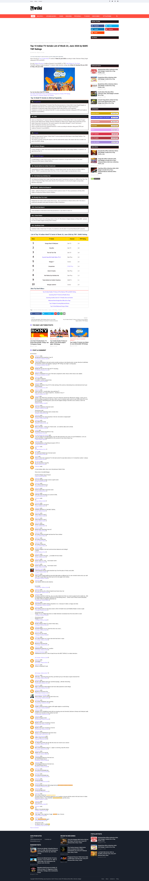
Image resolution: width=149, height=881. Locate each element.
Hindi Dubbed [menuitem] (95, 16)
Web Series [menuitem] (69, 16)
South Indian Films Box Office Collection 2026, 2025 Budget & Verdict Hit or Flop (108, 93)
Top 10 (50, 309)
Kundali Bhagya (38, 156)
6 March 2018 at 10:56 (40, 403)
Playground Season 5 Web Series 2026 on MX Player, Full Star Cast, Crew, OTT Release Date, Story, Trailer (78, 858)
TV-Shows (103, 134)
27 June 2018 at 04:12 (40, 491)
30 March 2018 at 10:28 (41, 428)
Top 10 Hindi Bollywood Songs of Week (59, 306)
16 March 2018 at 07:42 (41, 413)
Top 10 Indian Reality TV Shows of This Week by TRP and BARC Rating (59, 292)
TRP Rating (54, 309)
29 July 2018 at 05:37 (40, 562)
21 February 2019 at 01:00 (41, 781)
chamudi (37, 396)
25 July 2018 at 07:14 (40, 552)
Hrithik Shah (34, 52)
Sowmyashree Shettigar (41, 695)
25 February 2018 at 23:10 (41, 375)
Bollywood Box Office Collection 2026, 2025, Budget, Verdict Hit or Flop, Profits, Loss (108, 71)
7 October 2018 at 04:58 (41, 635)
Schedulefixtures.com (35, 841)
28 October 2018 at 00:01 (41, 662)
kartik (36, 451)
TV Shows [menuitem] (87, 16)
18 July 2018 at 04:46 (40, 516)
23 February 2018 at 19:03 (41, 365)
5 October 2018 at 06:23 (41, 630)
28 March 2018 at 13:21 (41, 423)
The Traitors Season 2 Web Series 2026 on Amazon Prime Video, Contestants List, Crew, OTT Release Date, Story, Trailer (77, 850)
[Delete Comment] (48, 358)
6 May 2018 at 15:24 (40, 459)
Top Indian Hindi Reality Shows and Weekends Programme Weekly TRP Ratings (50, 93)
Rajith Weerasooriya (40, 736)
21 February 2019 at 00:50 (41, 771)
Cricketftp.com (48, 839)
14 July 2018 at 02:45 (40, 511)
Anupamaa (37, 101)
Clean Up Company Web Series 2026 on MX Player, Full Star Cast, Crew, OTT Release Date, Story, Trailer (78, 841)
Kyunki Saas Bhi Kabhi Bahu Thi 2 (51, 257)
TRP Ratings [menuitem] (77, 16)
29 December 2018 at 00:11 (42, 734)
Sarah (36, 456)
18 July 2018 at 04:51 (40, 521)
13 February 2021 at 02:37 (41, 825)
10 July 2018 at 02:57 (40, 506)
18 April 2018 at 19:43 (40, 454)
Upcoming (103, 138)
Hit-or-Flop (103, 121)
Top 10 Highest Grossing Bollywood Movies (59, 303)
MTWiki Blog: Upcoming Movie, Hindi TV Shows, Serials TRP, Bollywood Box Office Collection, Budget (59, 878)
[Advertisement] (59, 31)
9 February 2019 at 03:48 (41, 760)
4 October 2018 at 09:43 (41, 625)
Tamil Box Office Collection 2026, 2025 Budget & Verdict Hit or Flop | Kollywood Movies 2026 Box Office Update (108, 171)
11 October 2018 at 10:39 (41, 640)
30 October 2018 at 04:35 (41, 678)
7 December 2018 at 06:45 (41, 708)
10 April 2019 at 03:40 (40, 820)
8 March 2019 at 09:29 (40, 804)
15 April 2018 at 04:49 (40, 444)
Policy (117, 878)
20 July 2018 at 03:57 (40, 526)
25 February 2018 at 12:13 (41, 370)
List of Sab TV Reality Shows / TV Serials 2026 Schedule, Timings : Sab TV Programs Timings (39, 342)
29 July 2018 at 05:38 (40, 567)
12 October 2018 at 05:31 (41, 645)
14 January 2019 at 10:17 (41, 744)
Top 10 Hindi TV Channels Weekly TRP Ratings (42, 95)
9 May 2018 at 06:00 (40, 476)
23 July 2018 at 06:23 (40, 540)
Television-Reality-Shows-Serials (40, 309)
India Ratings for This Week (73, 63)
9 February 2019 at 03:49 (41, 766)
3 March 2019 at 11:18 (40, 799)
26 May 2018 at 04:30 (40, 481)
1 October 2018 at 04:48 (41, 620)
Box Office (103, 113)
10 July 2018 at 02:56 (40, 501)
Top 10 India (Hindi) (44, 58)
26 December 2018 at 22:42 (42, 724)
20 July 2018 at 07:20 (40, 531)
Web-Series (103, 142)
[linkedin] (97, 29)
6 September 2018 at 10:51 (42, 592)
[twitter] (112, 1)
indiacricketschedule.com (36, 839)
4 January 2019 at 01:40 (41, 739)
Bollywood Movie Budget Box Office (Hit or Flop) (59, 300)
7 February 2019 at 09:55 (41, 754)
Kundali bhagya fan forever (41, 435)
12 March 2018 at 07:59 (41, 408)
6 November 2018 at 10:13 (41, 688)
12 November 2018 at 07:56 (42, 703)
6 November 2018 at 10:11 (41, 683)
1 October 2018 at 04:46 (41, 615)
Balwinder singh (39, 569)
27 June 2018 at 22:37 (40, 496)
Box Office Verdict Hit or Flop (103, 117)
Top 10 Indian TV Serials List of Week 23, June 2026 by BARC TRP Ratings (79, 343)
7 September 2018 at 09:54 (42, 600)
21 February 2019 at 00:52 (41, 776)
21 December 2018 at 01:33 (42, 714)
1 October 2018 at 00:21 (41, 610)
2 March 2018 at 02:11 (40, 387)
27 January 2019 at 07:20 (41, 749)
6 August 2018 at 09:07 (41, 572)
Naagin (36, 133)
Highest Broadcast (39, 63)
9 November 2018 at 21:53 (41, 693)
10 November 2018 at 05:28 (42, 698)
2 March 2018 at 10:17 (40, 394)
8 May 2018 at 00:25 (40, 464)
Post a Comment (34, 827)
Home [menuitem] (33, 16)
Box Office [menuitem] (40, 16)
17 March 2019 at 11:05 (41, 810)
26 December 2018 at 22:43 (42, 729)
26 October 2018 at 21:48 (41, 657)
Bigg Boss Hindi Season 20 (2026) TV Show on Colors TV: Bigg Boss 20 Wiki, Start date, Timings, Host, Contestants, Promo (47, 870)
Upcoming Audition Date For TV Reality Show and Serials (59, 297)
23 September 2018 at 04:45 (42, 605)
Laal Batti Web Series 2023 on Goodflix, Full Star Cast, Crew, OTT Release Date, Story (107, 853)
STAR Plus (70, 266)
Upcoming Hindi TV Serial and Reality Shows (59, 294)
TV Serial (35, 42)
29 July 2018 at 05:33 (40, 557)
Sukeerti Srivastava (40, 652)
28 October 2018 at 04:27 (41, 673)
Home (31, 1)
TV (103, 129)
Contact (40, 1)
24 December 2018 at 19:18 (42, 719)
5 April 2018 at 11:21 (40, 433)
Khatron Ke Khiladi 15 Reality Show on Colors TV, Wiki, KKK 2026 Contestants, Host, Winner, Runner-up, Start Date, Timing (47, 851)
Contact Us (112, 878)
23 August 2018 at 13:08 (41, 578)
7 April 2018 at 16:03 (40, 439)
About (35, 1)
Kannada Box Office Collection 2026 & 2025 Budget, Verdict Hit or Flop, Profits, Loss (108, 152)
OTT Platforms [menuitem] (107, 16)
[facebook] (110, 1)
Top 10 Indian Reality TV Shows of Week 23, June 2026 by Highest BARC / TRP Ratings (58, 342)
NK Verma (37, 461)
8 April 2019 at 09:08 (40, 815)
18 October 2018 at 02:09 (41, 650)
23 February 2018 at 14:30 (41, 358)
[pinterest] (118, 1)
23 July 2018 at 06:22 (40, 536)
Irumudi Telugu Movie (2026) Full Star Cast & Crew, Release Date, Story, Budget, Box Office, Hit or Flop (108, 101)
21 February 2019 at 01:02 (41, 786)
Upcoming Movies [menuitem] (51, 16)
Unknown (37, 356)
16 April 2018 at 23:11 (40, 449)
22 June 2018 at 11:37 (40, 486)
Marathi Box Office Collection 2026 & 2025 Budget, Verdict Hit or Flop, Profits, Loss (107, 85)
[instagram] (115, 1)
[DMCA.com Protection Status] (95, 179)
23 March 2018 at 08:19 (41, 418)
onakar (36, 430)
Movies (103, 125)
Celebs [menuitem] (61, 16)
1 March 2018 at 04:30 (40, 381)
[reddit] (97, 32)
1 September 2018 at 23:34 (42, 587)
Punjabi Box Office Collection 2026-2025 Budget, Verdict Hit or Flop (107, 78)
